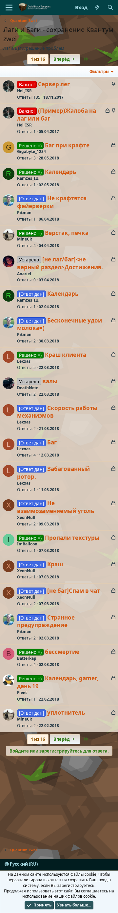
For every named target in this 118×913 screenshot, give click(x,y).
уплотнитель (66, 712)
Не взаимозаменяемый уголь (55, 507)
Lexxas (23, 361)
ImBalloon (27, 544)
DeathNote (27, 387)
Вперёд (62, 59)
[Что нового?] (97, 7)
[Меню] (9, 7)
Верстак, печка (66, 233)
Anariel (24, 273)
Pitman (24, 212)
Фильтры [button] (99, 72)
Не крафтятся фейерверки (52, 202)
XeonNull (26, 517)
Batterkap (26, 658)
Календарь (60, 171)
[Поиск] (110, 7)
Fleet (22, 692)
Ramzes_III (28, 178)
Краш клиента (65, 354)
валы (49, 381)
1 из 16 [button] (38, 59)
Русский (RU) (23, 864)
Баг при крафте (67, 145)
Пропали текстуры (72, 537)
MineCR (24, 239)
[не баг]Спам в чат (73, 590)
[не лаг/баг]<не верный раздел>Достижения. (60, 263)
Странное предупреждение (46, 621)
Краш (55, 564)
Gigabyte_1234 (31, 151)
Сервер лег (54, 84)
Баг (52, 442)
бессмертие (62, 652)
